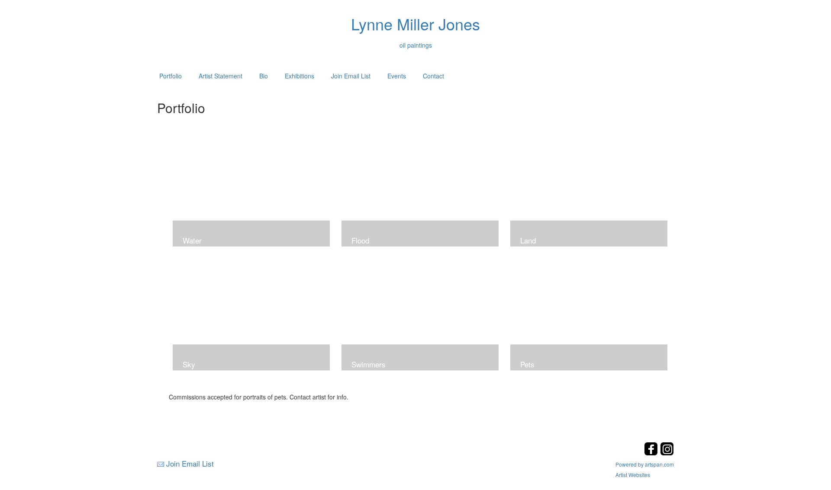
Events (396, 75)
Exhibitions (299, 75)
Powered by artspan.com (644, 464)
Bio (263, 75)
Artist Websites (632, 474)
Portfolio (170, 75)
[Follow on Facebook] (652, 453)
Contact (433, 75)
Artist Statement (220, 75)
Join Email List (350, 75)
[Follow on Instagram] (667, 453)
